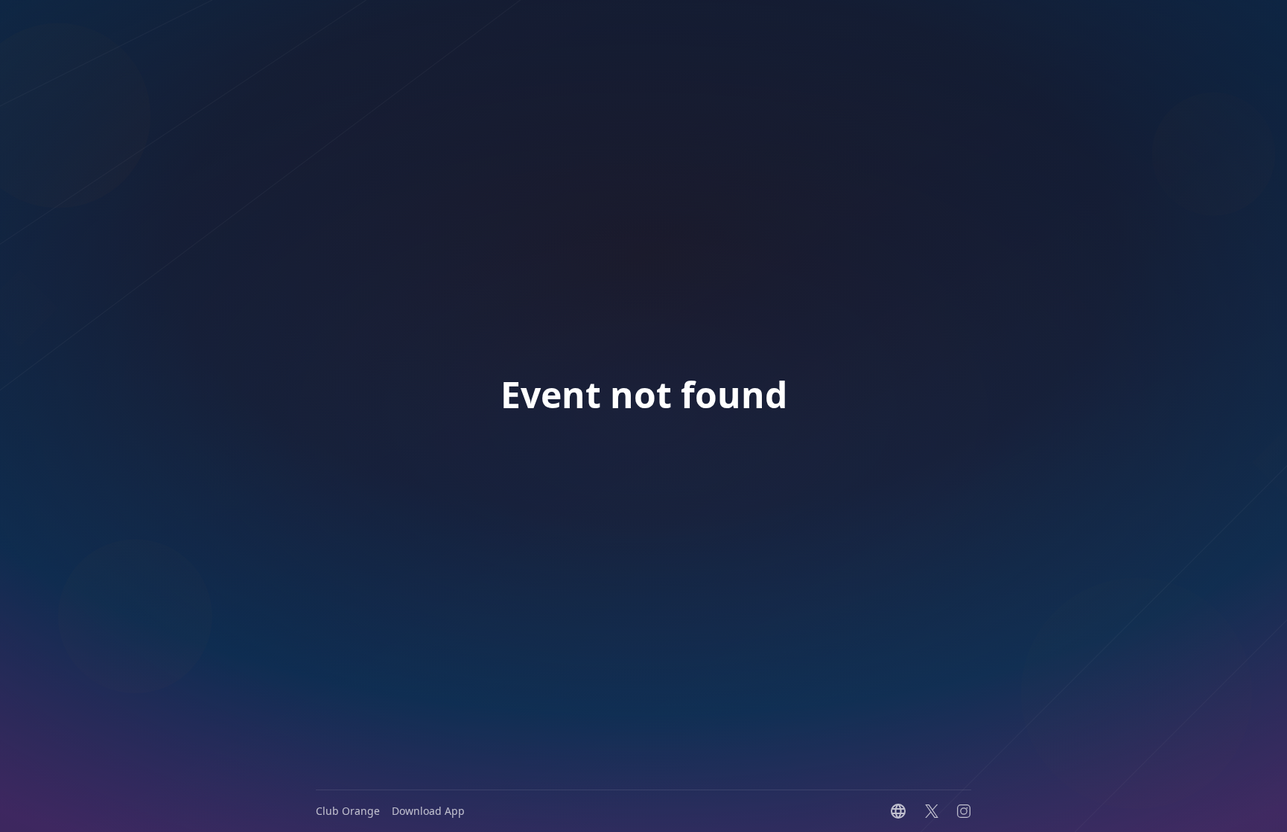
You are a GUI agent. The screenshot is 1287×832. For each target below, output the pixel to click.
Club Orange (348, 811)
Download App (428, 811)
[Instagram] (963, 811)
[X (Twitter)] (931, 811)
